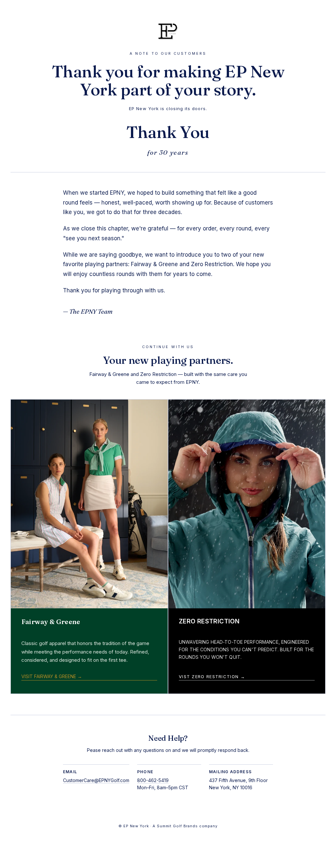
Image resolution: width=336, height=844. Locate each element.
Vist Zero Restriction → (212, 676)
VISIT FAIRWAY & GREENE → (51, 676)
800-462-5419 (153, 780)
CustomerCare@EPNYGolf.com (96, 780)
